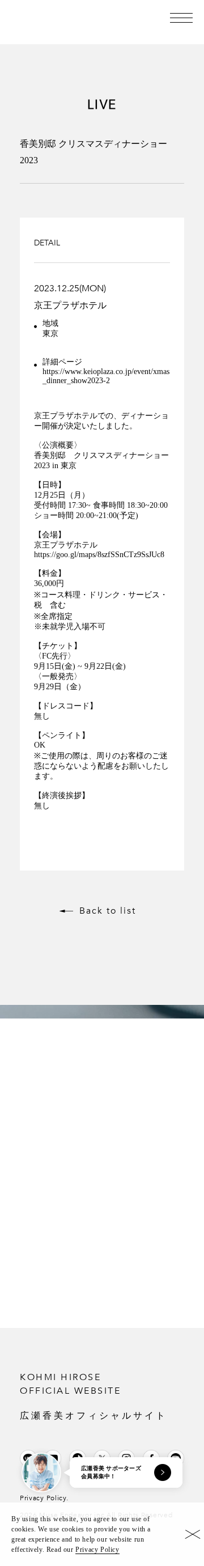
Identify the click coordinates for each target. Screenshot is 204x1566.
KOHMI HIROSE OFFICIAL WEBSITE (93, 1395)
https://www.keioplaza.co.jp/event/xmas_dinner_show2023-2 (105, 376)
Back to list (107, 911)
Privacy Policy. (44, 1498)
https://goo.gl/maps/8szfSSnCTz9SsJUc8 (99, 554)
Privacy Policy (97, 1550)
